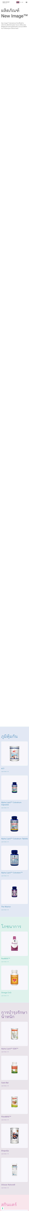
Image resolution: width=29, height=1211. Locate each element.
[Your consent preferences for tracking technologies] (2, 1208)
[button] (26, 2)
